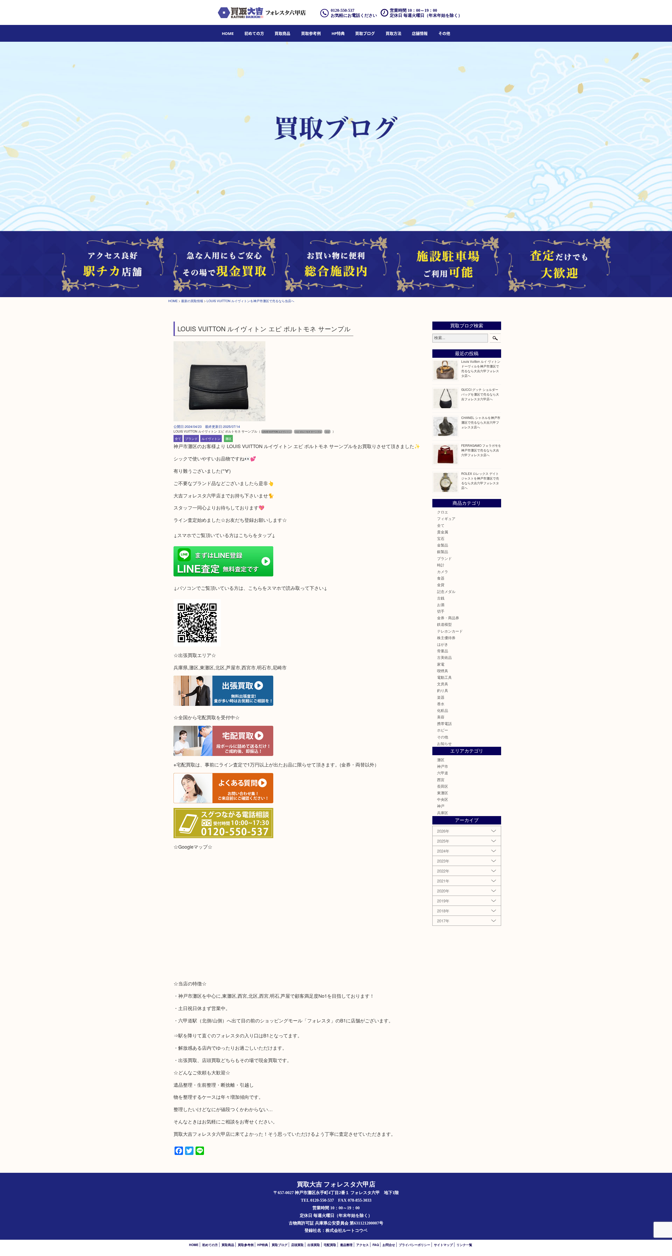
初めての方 (254, 33)
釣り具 (442, 690)
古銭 (440, 598)
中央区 (442, 799)
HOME (228, 33)
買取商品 (282, 33)
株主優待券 (446, 637)
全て (178, 438)
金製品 (442, 545)
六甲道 (442, 772)
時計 (440, 564)
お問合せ (388, 1244)
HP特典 (338, 33)
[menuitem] (228, 33)
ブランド (191, 438)
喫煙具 (442, 670)
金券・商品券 (448, 617)
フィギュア (446, 518)
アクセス (362, 1244)
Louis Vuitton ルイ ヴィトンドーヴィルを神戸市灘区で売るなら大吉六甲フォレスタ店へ (480, 368)
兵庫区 (442, 812)
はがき (442, 644)
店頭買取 (297, 1244)
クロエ (442, 511)
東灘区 (442, 792)
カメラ (442, 571)
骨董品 (442, 650)
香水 (440, 703)
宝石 (440, 538)
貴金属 (442, 531)
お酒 (440, 604)
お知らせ (444, 743)
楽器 (440, 697)
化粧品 (442, 710)
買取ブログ (365, 33)
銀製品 (442, 551)
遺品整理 (346, 1244)
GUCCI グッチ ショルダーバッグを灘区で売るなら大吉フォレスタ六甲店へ (480, 394)
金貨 (440, 584)
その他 (442, 736)
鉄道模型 (444, 624)
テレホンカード (450, 631)
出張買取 (313, 1244)
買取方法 (393, 33)
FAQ (375, 1244)
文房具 (442, 683)
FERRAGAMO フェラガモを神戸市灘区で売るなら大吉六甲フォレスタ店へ (481, 450)
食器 (440, 578)
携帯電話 (444, 723)
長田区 (442, 786)
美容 (440, 716)
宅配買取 (330, 1244)
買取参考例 (311, 33)
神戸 (440, 805)
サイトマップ (443, 1244)
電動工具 (444, 677)
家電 (440, 664)
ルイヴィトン (211, 438)
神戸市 (442, 766)
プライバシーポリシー (414, 1244)
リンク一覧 (464, 1244)
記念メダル (446, 591)
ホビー (442, 730)
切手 (440, 611)
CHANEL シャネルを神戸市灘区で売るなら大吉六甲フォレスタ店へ (480, 422)
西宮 (440, 779)
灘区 (228, 438)
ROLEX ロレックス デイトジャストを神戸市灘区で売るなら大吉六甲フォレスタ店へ (480, 480)
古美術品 (444, 657)
